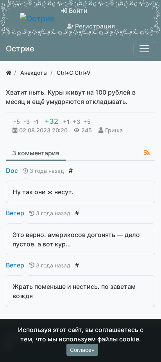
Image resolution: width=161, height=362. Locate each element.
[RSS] (147, 152)
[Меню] (144, 48)
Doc (12, 170)
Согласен (82, 349)
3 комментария (35, 153)
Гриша (114, 130)
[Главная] (8, 72)
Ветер (15, 213)
